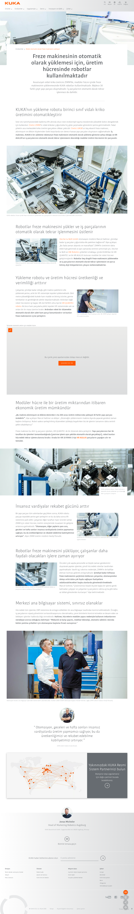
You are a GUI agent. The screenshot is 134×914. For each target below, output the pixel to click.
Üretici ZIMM (34, 125)
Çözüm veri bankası (42, 875)
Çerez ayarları (81, 909)
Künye (51, 909)
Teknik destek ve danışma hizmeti (14, 872)
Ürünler (7, 9)
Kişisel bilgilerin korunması (65, 909)
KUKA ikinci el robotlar (43, 877)
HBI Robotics (73, 252)
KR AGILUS (82, 438)
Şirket (69, 9)
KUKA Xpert (71, 875)
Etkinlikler (102, 875)
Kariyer (102, 872)
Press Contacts (9, 877)
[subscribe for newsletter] (102, 858)
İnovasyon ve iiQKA (55, 9)
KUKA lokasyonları (105, 877)
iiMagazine (103, 883)
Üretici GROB (76, 128)
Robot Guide (40, 872)
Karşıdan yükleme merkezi (75, 877)
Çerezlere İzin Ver (67, 363)
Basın (101, 880)
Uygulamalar (31, 9)
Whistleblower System (106, 886)
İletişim (7, 875)
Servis (42, 9)
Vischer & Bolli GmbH (68, 239)
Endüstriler (18, 9)
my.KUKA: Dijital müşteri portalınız (77, 872)
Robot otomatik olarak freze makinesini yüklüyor (43, 49)
